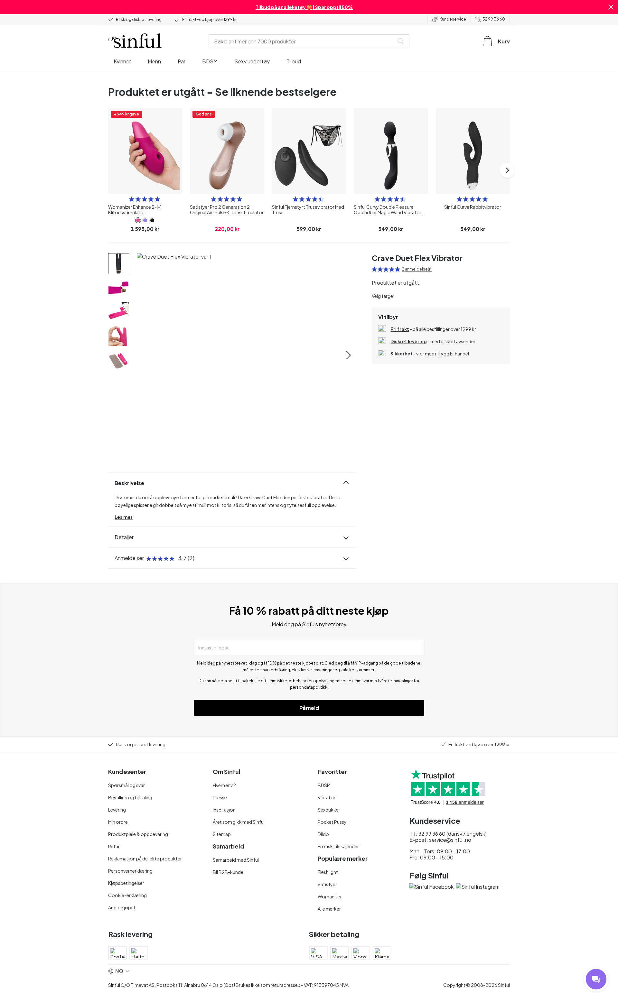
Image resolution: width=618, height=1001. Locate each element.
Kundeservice (452, 19)
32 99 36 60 (493, 19)
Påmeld (309, 707)
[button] (610, 7)
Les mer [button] (124, 517)
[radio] (131, 199)
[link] (138, 220)
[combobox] (302, 41)
